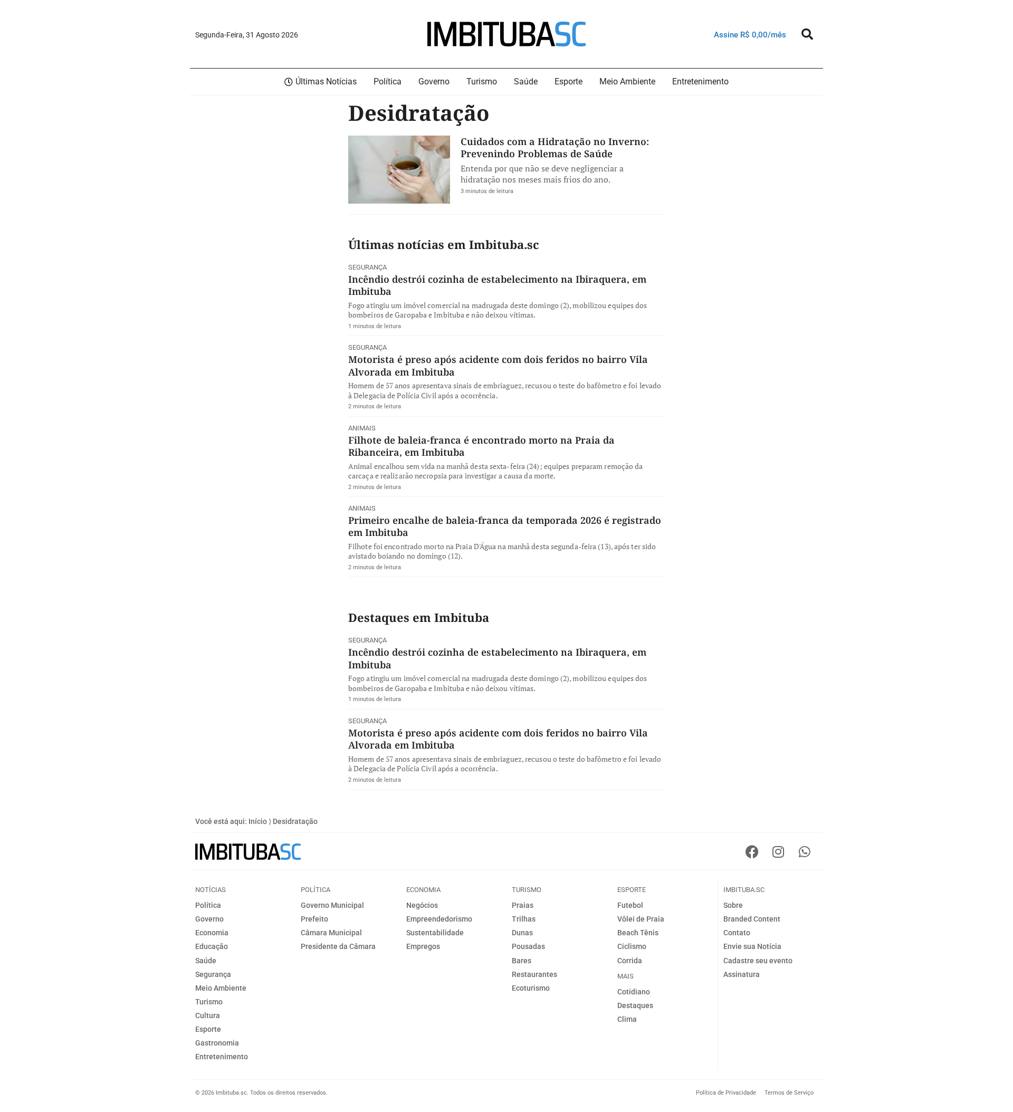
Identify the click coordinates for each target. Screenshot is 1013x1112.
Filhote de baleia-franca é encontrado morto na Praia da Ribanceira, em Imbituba (481, 446)
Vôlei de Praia (640, 919)
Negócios (422, 905)
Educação (211, 946)
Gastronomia (217, 1043)
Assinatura (741, 974)
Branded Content (751, 919)
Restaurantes (534, 974)
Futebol (630, 905)
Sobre (733, 905)
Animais (362, 428)
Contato (736, 932)
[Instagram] (778, 851)
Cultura (207, 1015)
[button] (807, 34)
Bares (521, 960)
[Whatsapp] (804, 851)
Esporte (208, 1029)
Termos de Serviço (789, 1092)
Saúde (205, 960)
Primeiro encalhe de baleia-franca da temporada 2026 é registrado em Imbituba (504, 526)
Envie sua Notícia (752, 946)
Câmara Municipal (331, 932)
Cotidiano (633, 992)
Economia (211, 932)
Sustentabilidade (435, 932)
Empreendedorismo (439, 919)
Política (208, 905)
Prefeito (314, 919)
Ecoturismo (531, 988)
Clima (627, 1019)
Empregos (423, 946)
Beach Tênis (637, 932)
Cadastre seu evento (757, 960)
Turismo (209, 1002)
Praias (522, 905)
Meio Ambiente (220, 988)
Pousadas (528, 946)
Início (258, 821)
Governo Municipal (332, 905)
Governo (209, 919)
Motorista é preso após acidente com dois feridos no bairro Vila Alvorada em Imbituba (498, 365)
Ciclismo (631, 946)
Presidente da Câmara (338, 946)
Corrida (629, 960)
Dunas (522, 932)
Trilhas (524, 919)
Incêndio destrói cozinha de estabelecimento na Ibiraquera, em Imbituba (497, 285)
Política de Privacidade (726, 1092)
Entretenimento (221, 1056)
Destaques (635, 1005)
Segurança (367, 267)
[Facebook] (752, 851)
